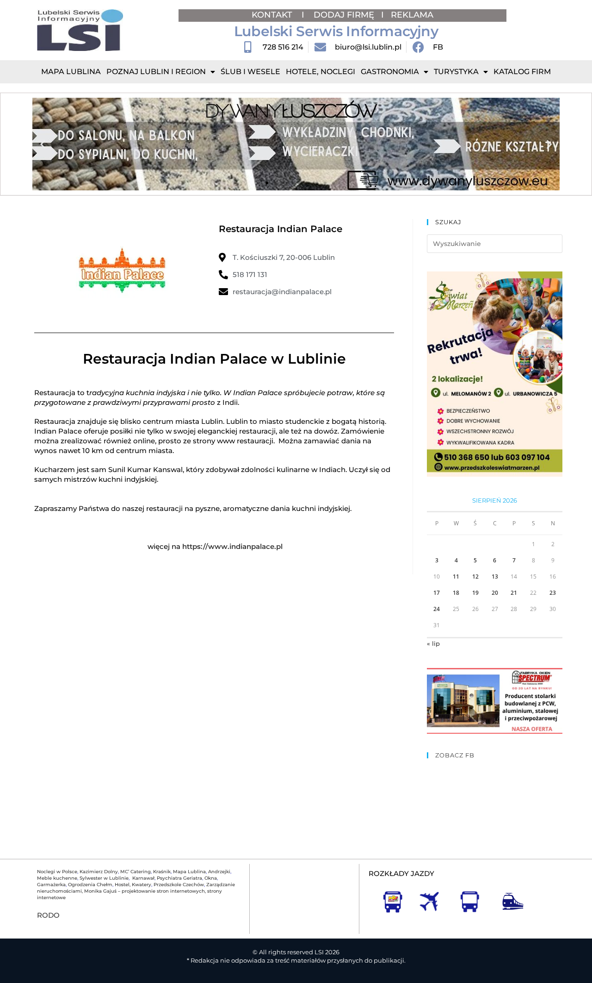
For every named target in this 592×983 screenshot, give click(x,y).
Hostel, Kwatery (133, 885)
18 (456, 593)
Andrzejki (219, 872)
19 (475, 593)
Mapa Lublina (71, 71)
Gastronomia (390, 71)
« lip (433, 643)
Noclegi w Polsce (57, 872)
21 (514, 593)
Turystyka (456, 71)
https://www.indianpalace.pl (232, 546)
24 (436, 609)
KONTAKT (273, 15)
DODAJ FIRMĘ (344, 15)
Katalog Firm (522, 71)
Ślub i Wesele (250, 71)
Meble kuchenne (57, 878)
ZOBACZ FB (455, 755)
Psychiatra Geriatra (179, 878)
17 (436, 593)
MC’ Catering (135, 872)
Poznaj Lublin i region (156, 71)
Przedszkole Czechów (179, 885)
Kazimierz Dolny (99, 872)
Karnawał (142, 878)
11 (456, 576)
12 (475, 576)
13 (495, 576)
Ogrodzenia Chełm (90, 885)
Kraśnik (162, 872)
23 (552, 593)
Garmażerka (51, 885)
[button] (43, 144)
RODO (48, 915)
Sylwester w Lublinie (104, 878)
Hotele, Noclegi (320, 71)
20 (495, 593)
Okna (210, 878)
